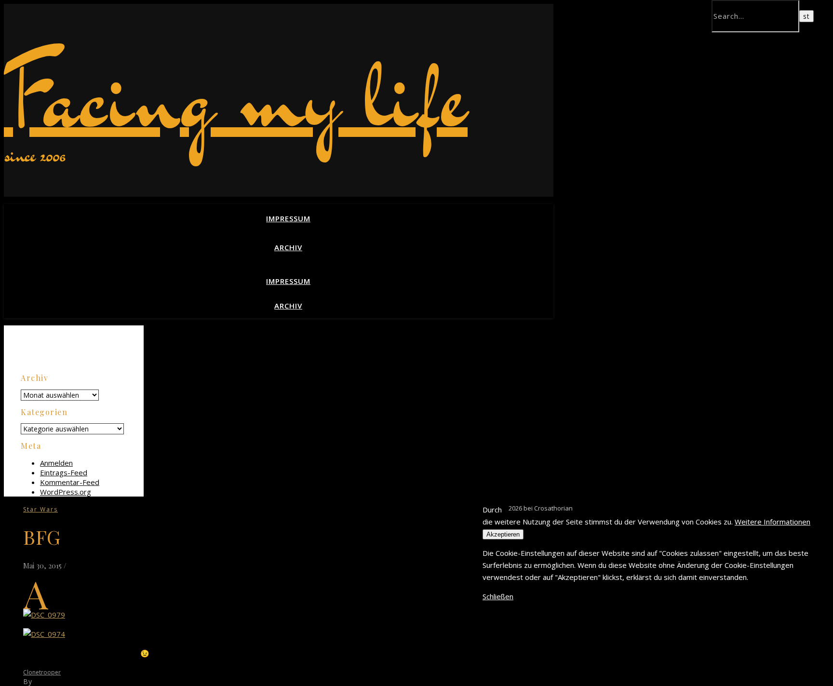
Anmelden (56, 463)
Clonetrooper (42, 672)
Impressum (288, 218)
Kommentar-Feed (69, 482)
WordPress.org (65, 492)
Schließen (498, 596)
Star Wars (40, 509)
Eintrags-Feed (63, 472)
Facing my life (236, 95)
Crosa (44, 681)
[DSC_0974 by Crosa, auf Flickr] (44, 634)
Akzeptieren (503, 534)
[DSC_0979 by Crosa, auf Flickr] (44, 614)
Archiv (288, 247)
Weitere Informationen (772, 521)
